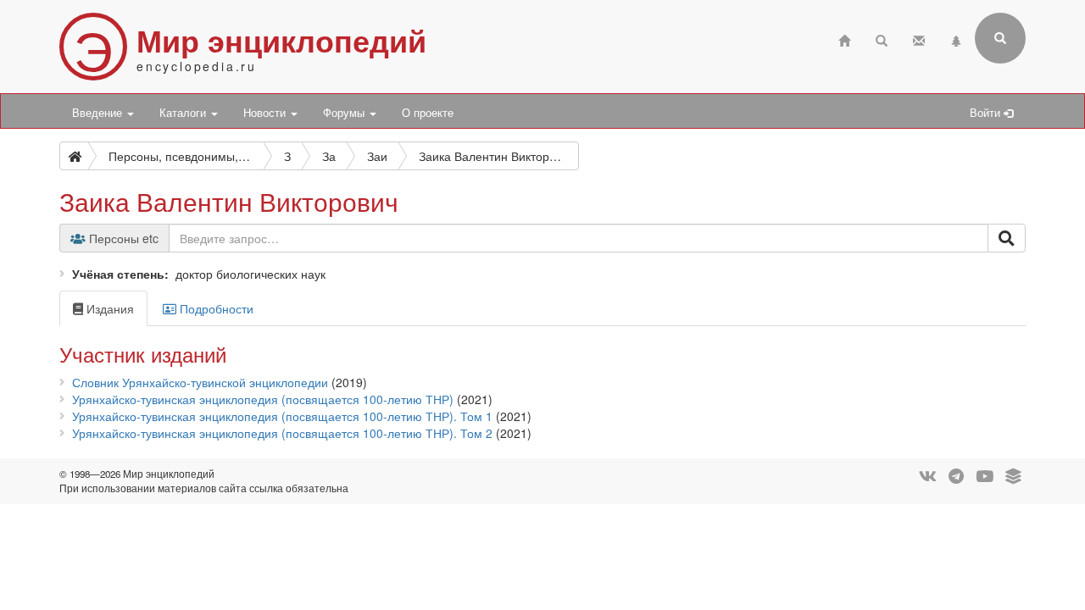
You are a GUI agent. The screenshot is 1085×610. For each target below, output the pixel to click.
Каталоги (184, 112)
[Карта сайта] (956, 38)
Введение (98, 112)
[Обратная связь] (919, 38)
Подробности (214, 308)
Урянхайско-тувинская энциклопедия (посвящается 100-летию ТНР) (262, 399)
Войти (987, 112)
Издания (108, 308)
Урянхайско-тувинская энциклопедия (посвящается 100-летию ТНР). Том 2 (282, 432)
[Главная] (844, 38)
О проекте (427, 112)
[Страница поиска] (881, 38)
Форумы (345, 112)
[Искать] (1007, 238)
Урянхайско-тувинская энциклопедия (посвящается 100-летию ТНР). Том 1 (282, 416)
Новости (266, 112)
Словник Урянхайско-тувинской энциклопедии (200, 382)
